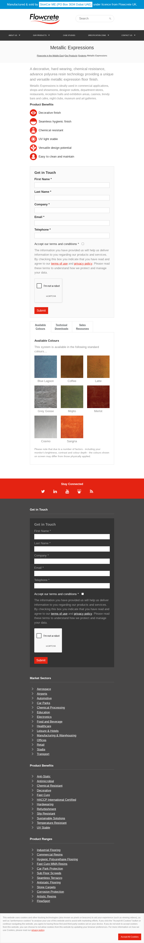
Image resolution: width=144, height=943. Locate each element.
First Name (43, 179)
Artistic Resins (46, 896)
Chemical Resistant (50, 785)
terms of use (59, 263)
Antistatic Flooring (49, 882)
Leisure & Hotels (48, 731)
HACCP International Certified (56, 799)
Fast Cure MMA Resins (52, 864)
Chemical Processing (51, 707)
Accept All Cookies (130, 937)
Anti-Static (44, 776)
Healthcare (44, 726)
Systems (82, 55)
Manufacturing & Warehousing (56, 735)
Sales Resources (82, 326)
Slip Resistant (46, 813)
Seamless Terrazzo (49, 878)
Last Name (42, 191)
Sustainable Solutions (51, 818)
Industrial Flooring (48, 850)
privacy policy (83, 263)
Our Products (40, 35)
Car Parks (43, 703)
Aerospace (44, 689)
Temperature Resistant (52, 823)
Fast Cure (43, 795)
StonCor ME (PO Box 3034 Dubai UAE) (65, 4)
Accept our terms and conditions (56, 244)
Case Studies (69, 35)
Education (43, 712)
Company (42, 204)
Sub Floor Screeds (49, 873)
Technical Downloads (61, 326)
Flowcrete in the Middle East (50, 55)
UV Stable (43, 827)
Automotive (44, 698)
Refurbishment (46, 809)
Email (39, 217)
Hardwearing (45, 804)
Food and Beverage (49, 721)
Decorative (44, 790)
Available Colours (40, 326)
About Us (13, 35)
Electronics (44, 717)
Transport (43, 754)
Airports (42, 693)
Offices (41, 740)
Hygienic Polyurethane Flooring (57, 859)
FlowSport (43, 901)
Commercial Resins (50, 854)
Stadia (41, 749)
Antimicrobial (45, 781)
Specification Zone (97, 35)
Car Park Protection (50, 868)
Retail (40, 744)
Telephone (42, 229)
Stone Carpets (46, 887)
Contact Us (127, 35)
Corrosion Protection (50, 891)
